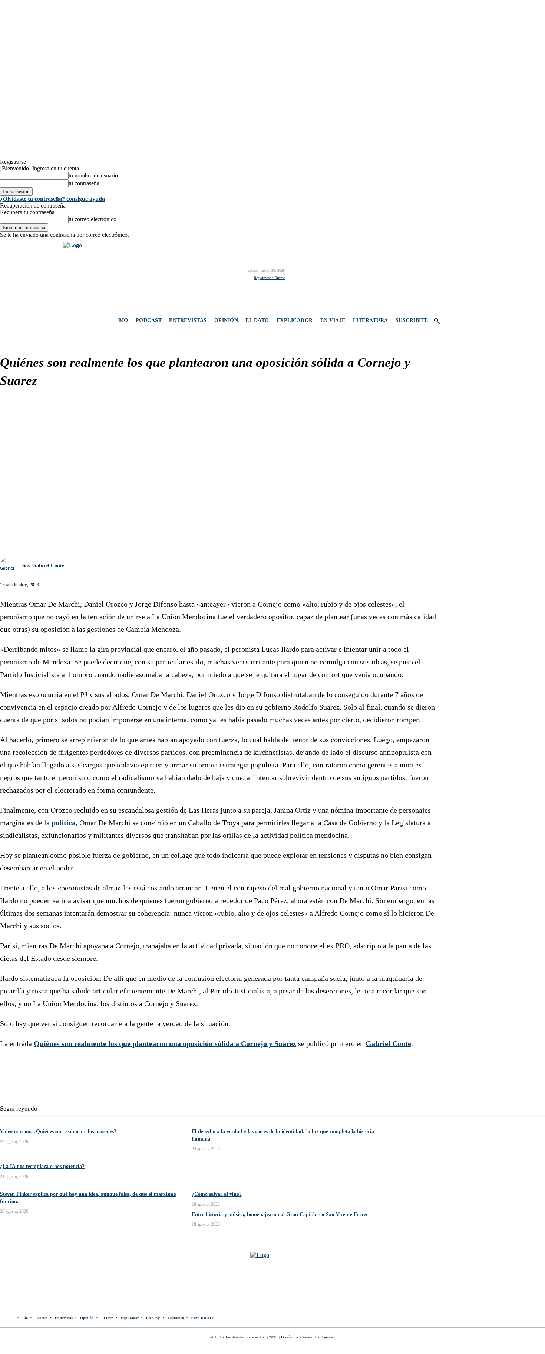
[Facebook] (6, 274)
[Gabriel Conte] (11, 566)
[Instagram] (23, 274)
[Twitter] (39, 274)
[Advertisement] (218, 453)
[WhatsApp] (65, 516)
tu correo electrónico (92, 219)
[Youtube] (56, 274)
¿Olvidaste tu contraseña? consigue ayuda (52, 199)
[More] (92, 516)
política (64, 823)
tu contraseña (84, 183)
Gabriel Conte (48, 565)
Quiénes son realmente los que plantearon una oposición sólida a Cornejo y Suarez (165, 1043)
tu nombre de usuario (93, 175)
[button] (436, 321)
